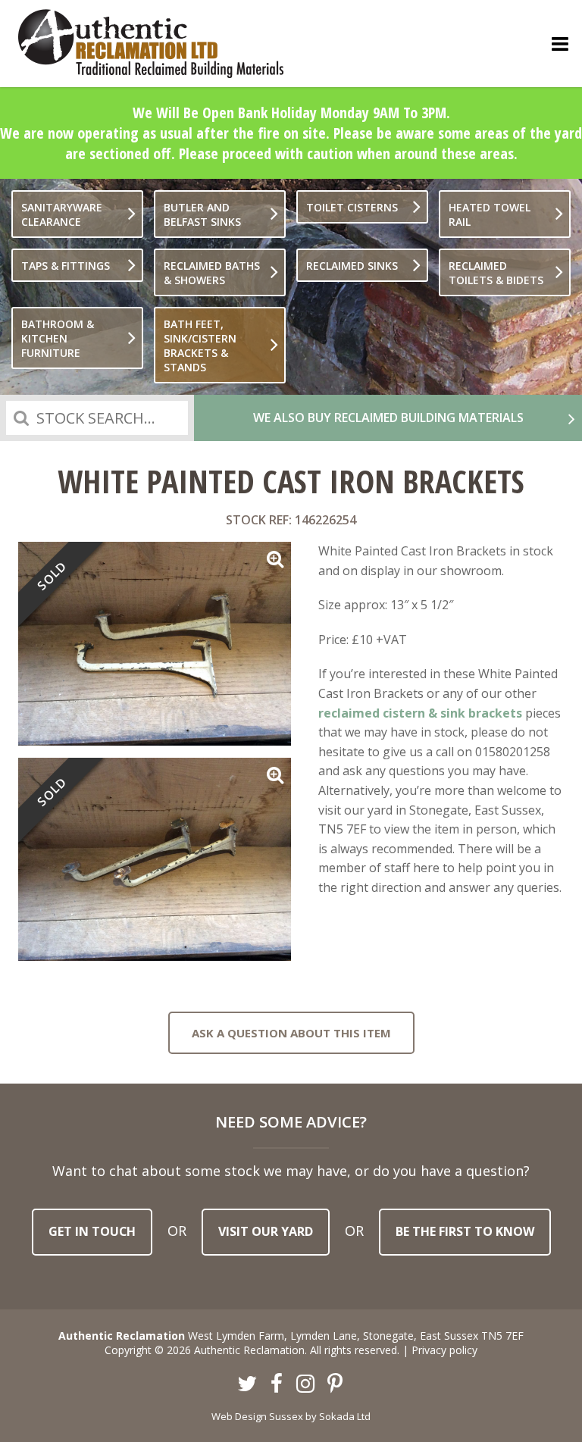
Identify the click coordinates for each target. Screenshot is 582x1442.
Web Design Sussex (257, 1416)
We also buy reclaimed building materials (388, 417)
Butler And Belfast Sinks (202, 214)
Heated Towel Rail (489, 214)
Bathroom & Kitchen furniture (57, 338)
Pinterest (335, 1384)
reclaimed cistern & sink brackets (420, 713)
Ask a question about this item (291, 1032)
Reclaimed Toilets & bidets (496, 272)
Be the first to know (465, 1231)
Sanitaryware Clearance (61, 214)
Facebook (276, 1384)
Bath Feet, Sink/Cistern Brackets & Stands (200, 345)
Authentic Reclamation (150, 43)
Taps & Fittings (65, 265)
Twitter (248, 1384)
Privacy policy (444, 1350)
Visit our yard (265, 1231)
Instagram (306, 1384)
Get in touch (92, 1231)
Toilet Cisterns (352, 207)
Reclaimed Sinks (352, 265)
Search (21, 418)
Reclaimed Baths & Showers (212, 272)
